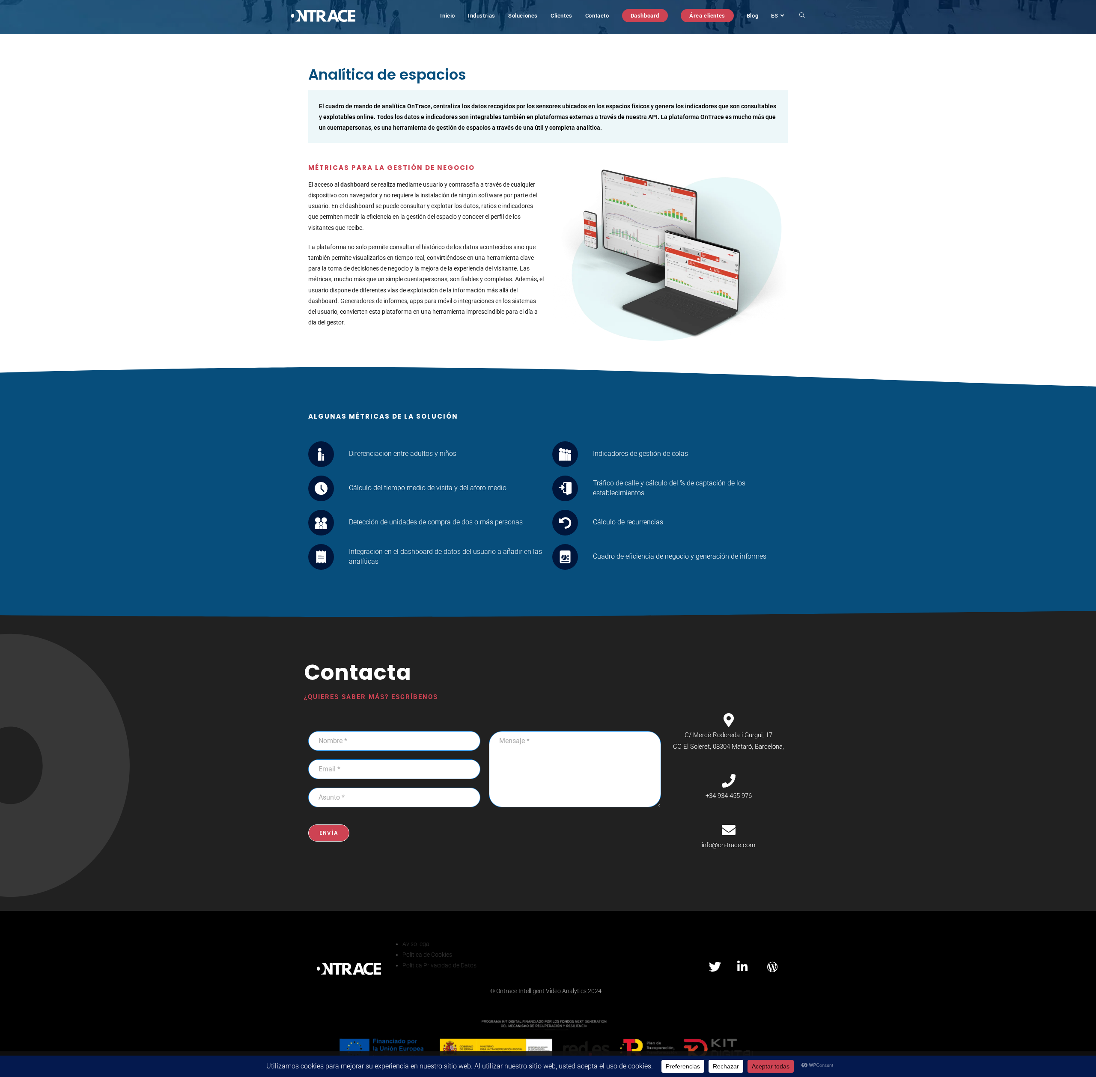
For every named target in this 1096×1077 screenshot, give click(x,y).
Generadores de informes (373, 301)
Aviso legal (416, 943)
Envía (328, 832)
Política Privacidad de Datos (439, 965)
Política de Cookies (427, 954)
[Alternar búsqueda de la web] (802, 16)
